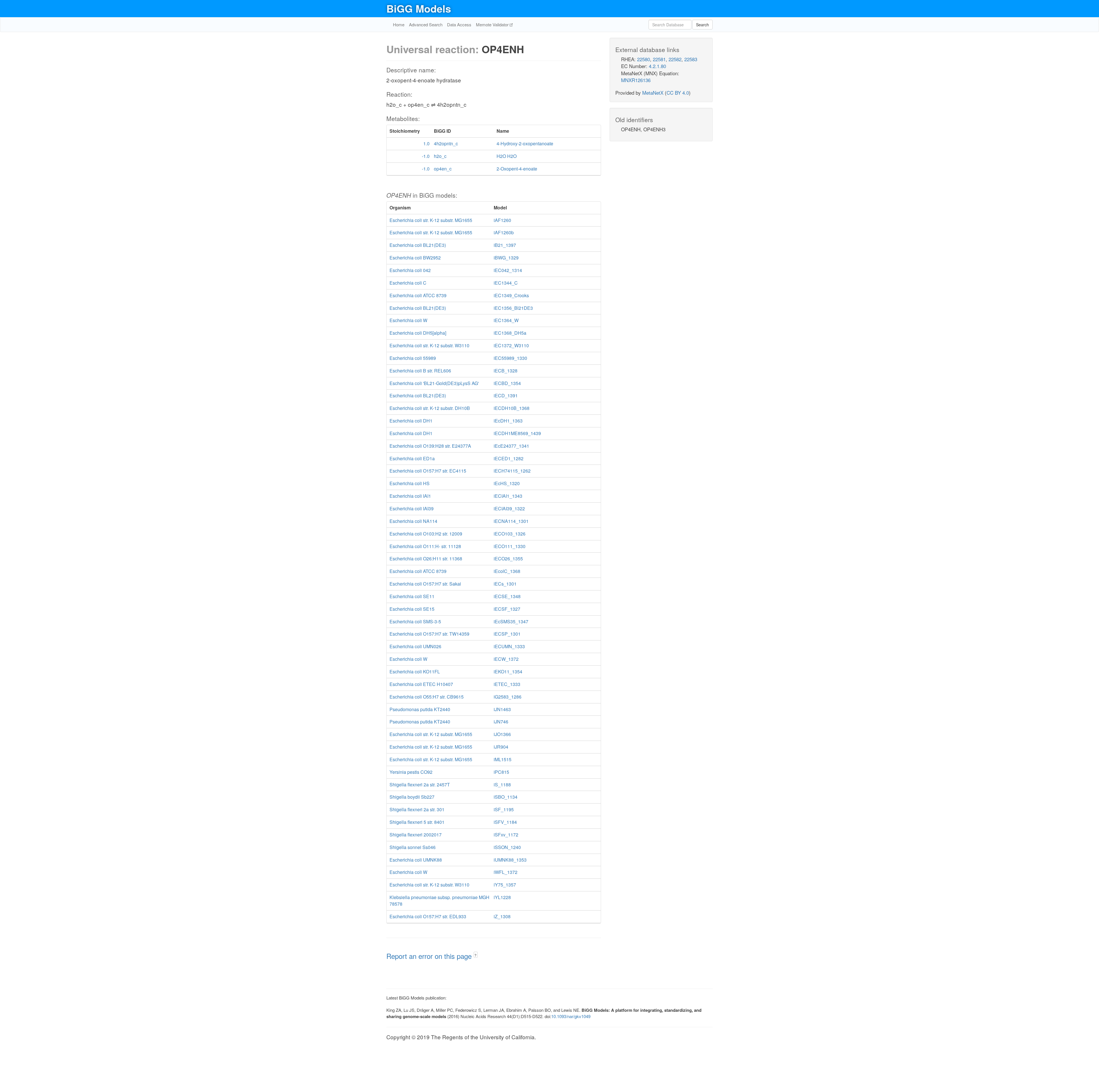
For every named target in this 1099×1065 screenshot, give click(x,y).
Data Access (459, 24)
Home (398, 24)
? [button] (476, 955)
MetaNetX (652, 92)
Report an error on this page (430, 956)
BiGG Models (418, 8)
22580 (643, 59)
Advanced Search (425, 24)
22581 (659, 59)
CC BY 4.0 (678, 92)
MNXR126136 (636, 80)
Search (702, 24)
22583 (690, 59)
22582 (675, 59)
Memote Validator (493, 24)
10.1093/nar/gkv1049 (570, 1016)
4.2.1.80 (657, 66)
